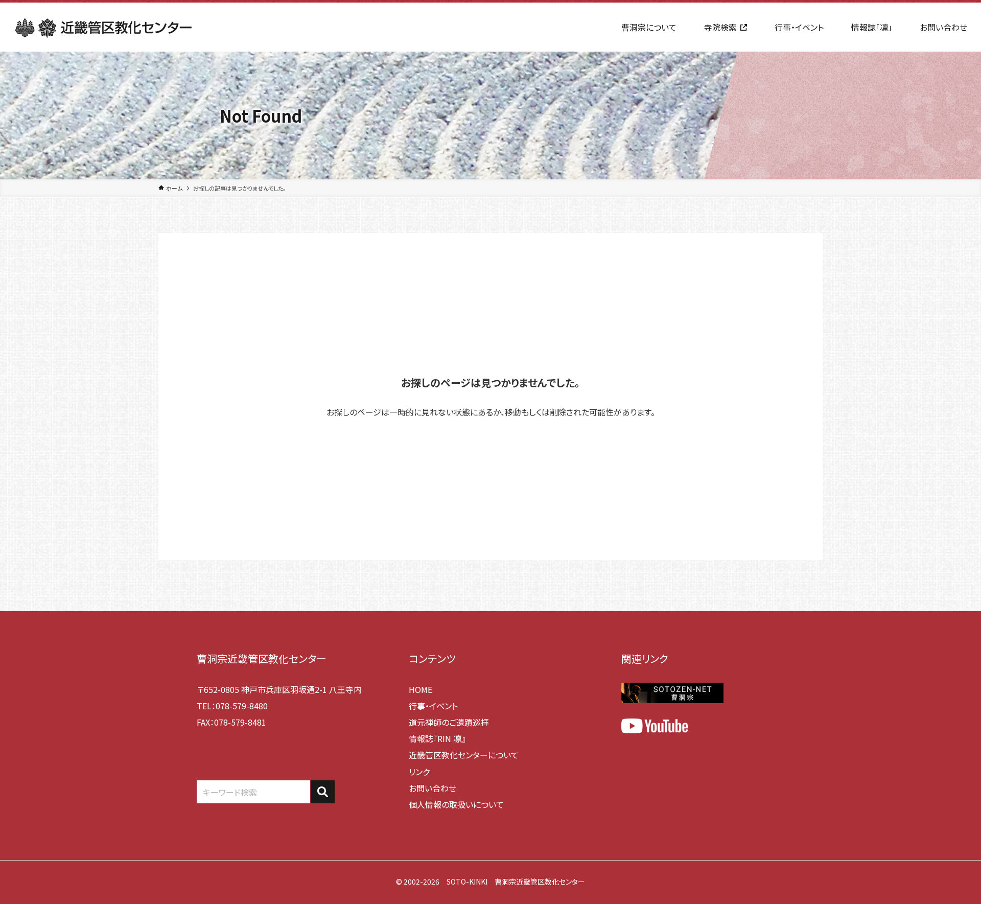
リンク (419, 772)
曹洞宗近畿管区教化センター (261, 658)
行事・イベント (433, 706)
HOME (420, 689)
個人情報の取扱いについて (456, 804)
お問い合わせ (432, 788)
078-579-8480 (242, 706)
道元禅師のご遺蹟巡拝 (449, 722)
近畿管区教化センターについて (464, 755)
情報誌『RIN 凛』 (437, 738)
